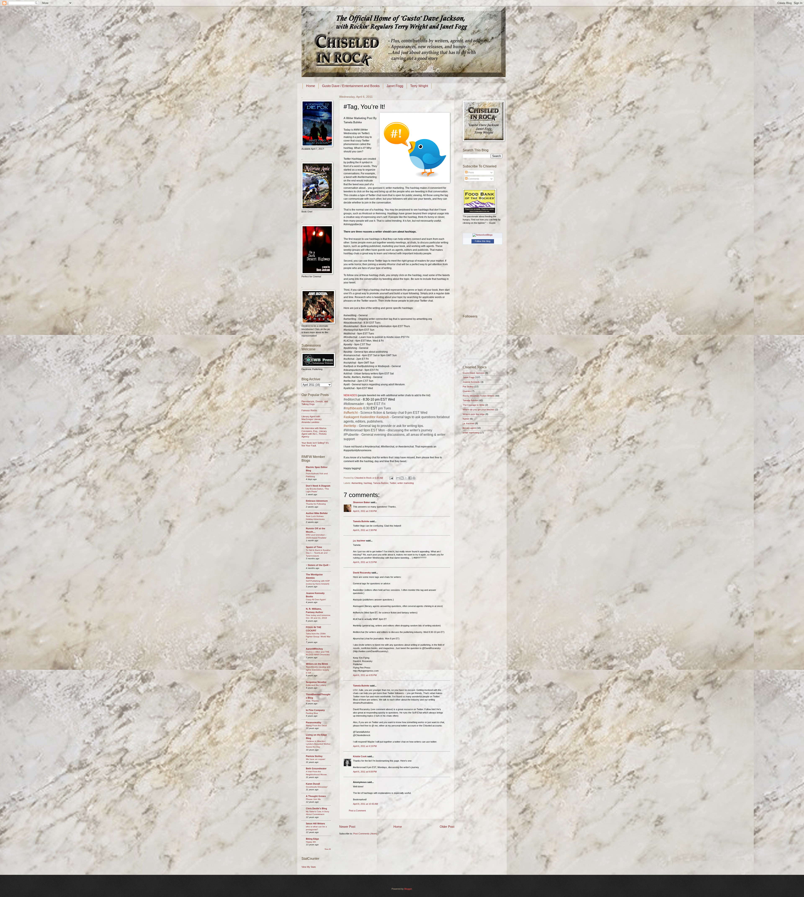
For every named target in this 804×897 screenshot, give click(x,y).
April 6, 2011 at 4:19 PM (365, 746)
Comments (473, 178)
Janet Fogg (395, 86)
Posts (471, 172)
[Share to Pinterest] (414, 478)
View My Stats (309, 867)
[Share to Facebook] (410, 478)
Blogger (408, 889)
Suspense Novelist (316, 682)
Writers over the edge (474, 414)
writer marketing (405, 483)
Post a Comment (357, 810)
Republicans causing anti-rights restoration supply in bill (318, 670)
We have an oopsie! (315, 759)
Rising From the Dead (316, 725)
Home (310, 86)
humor (466, 419)
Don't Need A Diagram (318, 485)
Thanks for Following (316, 504)
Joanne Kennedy (471, 382)
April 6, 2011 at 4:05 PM (365, 675)
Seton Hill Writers (315, 823)
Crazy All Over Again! (316, 599)
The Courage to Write (473, 405)
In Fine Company (315, 710)
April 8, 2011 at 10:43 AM (365, 804)
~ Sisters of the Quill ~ (318, 565)
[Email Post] (391, 478)
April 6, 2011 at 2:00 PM (365, 511)
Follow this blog (482, 241)
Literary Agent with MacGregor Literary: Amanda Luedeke (312, 419)
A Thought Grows (316, 796)
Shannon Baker (361, 502)
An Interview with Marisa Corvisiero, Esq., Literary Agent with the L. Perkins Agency (314, 432)
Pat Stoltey (468, 386)
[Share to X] (406, 478)
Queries (467, 391)
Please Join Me (313, 799)
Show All (328, 849)
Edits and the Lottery (316, 685)
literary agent (469, 428)
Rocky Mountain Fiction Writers (479, 396)
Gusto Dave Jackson (473, 373)
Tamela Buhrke (380, 483)
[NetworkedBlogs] (483, 235)
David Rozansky (362, 572)
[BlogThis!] (402, 478)
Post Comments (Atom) (365, 833)
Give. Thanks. (312, 701)
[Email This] (398, 478)
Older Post (447, 826)
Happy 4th (311, 842)
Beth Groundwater (316, 768)
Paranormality (313, 722)
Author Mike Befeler (317, 513)
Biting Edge (312, 839)
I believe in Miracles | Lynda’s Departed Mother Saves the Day (318, 744)
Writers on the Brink (317, 664)
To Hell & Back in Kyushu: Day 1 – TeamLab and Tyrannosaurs (318, 553)
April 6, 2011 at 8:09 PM (365, 771)
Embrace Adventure (317, 501)
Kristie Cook (360, 756)
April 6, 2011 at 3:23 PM (365, 562)
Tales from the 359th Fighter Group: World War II (318, 636)
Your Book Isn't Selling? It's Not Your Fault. (315, 444)
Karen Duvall (313, 784)
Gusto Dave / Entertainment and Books (351, 86)
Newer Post (347, 826)
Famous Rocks (309, 410)
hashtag (368, 483)
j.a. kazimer (359, 540)
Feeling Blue (312, 713)
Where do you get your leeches (479, 409)
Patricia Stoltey (314, 756)
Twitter (393, 483)
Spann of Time (314, 547)
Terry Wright (419, 86)
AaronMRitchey (314, 649)
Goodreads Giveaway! (316, 787)
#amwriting (357, 483)
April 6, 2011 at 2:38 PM (365, 530)
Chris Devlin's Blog (316, 808)
